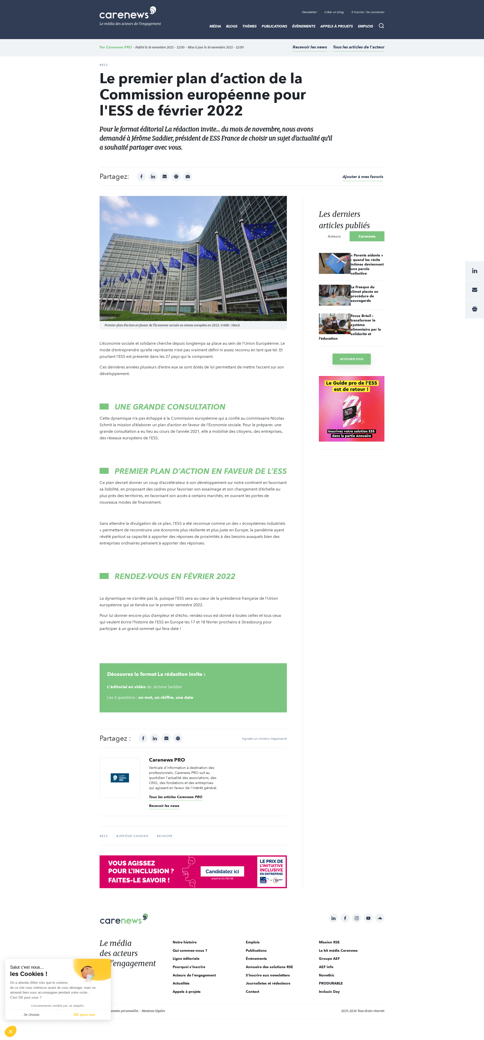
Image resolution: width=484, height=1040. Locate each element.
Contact (252, 992)
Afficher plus (351, 359)
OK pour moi (84, 1015)
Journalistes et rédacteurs (268, 983)
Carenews (367, 236)
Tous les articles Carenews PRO (175, 797)
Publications (274, 26)
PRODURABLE (331, 983)
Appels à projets (336, 26)
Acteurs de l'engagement (194, 975)
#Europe (164, 836)
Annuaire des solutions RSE (269, 967)
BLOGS (231, 26)
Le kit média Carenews (338, 950)
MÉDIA (215, 26)
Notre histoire (185, 942)
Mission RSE (329, 942)
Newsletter (309, 12)
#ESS (104, 64)
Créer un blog (334, 12)
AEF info (326, 967)
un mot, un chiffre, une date (165, 697)
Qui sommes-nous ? (190, 950)
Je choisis (31, 1015)
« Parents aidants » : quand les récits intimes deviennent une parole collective (367, 264)
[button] (11, 1031)
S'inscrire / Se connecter (367, 12)
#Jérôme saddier (132, 836)
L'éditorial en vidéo (127, 686)
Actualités (181, 983)
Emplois (365, 26)
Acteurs (334, 236)
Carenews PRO (119, 47)
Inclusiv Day (329, 992)
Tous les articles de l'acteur (358, 47)
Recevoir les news (310, 47)
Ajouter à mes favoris (363, 176)
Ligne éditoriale (186, 959)
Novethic (326, 975)
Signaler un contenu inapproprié (264, 738)
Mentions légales (153, 1011)
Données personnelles (123, 1011)
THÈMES (250, 26)
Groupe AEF (329, 959)
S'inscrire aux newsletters (268, 975)
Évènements (303, 26)
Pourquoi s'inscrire (189, 967)
